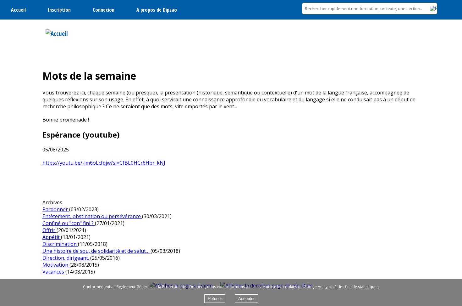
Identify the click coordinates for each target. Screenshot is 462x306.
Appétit (51, 237)
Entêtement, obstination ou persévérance (92, 216)
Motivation (55, 264)
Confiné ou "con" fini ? (68, 223)
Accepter (246, 298)
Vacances (53, 271)
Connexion (103, 9)
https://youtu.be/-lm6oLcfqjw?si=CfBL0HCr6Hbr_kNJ (103, 162)
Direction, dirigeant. (66, 257)
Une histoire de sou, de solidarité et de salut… (96, 250)
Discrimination (60, 244)
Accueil (18, 9)
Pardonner (55, 209)
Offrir (49, 230)
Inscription (59, 9)
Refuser (215, 298)
